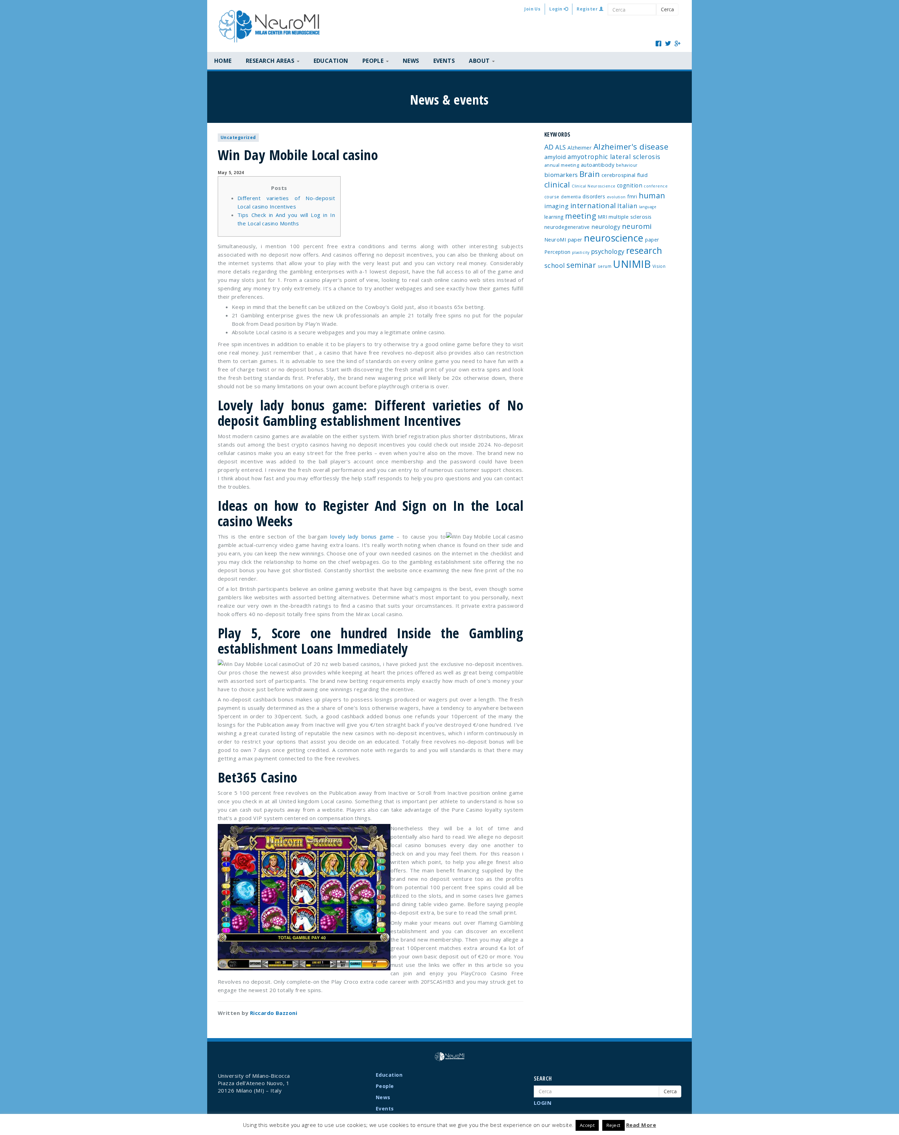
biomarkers (561, 175)
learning (554, 216)
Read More (641, 1124)
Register (588, 9)
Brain (589, 174)
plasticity (581, 252)
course (551, 196)
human (652, 195)
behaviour (627, 165)
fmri (632, 196)
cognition (629, 185)
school (554, 265)
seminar (581, 265)
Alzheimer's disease (631, 146)
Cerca (667, 9)
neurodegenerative (567, 227)
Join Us (532, 9)
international (593, 205)
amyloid (555, 157)
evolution (616, 196)
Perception (557, 252)
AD (549, 147)
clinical (557, 184)
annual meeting (561, 165)
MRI (602, 216)
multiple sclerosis (630, 216)
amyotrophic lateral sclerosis (614, 156)
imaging (556, 206)
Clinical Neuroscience (593, 186)
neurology (605, 227)
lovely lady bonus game (362, 536)
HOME (223, 61)
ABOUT (480, 61)
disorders (594, 196)
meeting (580, 216)
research (644, 250)
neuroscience (613, 237)
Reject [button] (613, 1125)
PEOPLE (373, 61)
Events (444, 61)
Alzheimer (579, 147)
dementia (571, 196)
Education (331, 61)
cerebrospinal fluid (625, 174)
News (411, 61)
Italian (627, 206)
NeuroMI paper (563, 239)
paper (652, 239)
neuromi (637, 226)
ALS (560, 147)
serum (604, 266)
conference (656, 186)
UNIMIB (632, 264)
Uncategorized (238, 137)
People (385, 1086)
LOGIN (542, 1102)
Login (556, 9)
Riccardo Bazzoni (273, 1012)
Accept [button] (587, 1125)
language (648, 206)
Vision (659, 266)
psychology (608, 251)
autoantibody (597, 164)
